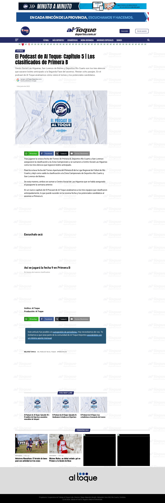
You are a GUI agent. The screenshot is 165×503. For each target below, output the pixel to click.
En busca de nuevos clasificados (37, 272)
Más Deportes (58, 40)
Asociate (124, 31)
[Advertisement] (65, 215)
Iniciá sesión (142, 31)
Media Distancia (87, 40)
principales (62, 352)
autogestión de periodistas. (65, 332)
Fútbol (46, 40)
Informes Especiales (105, 40)
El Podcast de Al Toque (47, 352)
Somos (119, 40)
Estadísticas (72, 40)
